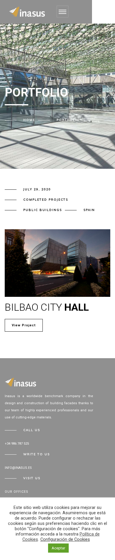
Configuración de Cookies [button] (65, 539)
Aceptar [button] (58, 548)
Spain (89, 210)
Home (29, 120)
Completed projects (45, 200)
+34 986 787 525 (17, 444)
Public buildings (42, 210)
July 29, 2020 (37, 189)
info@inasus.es (18, 468)
